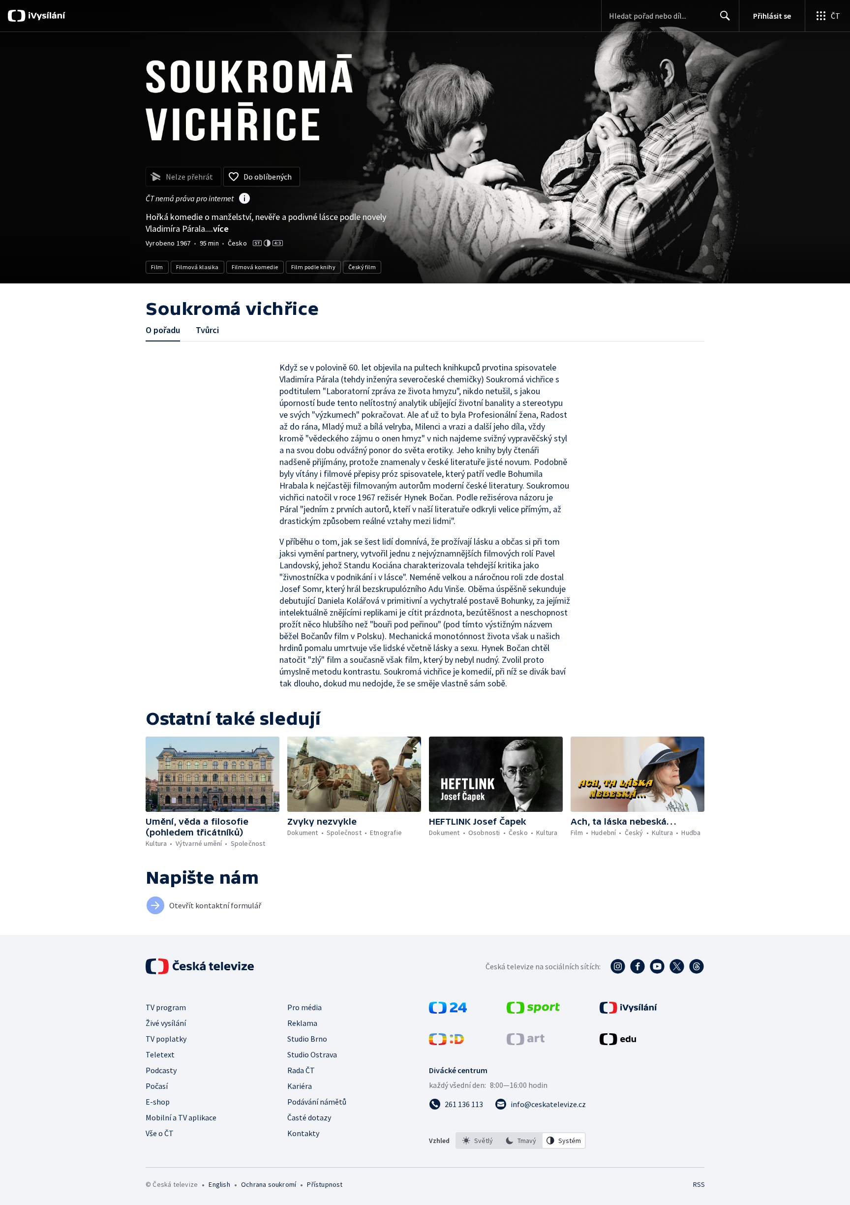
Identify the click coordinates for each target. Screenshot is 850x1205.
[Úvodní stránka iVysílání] (45, 16)
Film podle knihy (313, 267)
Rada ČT (301, 1070)
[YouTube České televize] (657, 966)
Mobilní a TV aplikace (181, 1117)
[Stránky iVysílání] (628, 1011)
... (218, 228)
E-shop (158, 1102)
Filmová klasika (197, 267)
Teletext (160, 1054)
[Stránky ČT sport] (533, 1011)
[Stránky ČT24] (448, 1011)
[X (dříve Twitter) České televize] (677, 966)
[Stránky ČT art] (526, 1042)
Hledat (725, 16)
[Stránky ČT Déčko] (446, 1042)
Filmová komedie (255, 267)
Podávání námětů (316, 1102)
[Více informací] (244, 199)
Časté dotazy (309, 1117)
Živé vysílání (166, 1023)
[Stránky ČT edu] (618, 1042)
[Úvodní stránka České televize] (201, 966)
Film (157, 267)
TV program (166, 1007)
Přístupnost (324, 1184)
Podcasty (161, 1070)
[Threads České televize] (696, 966)
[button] (212, 774)
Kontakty (303, 1133)
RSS (699, 1184)
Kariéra (299, 1086)
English (219, 1184)
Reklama (302, 1023)
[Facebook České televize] (637, 966)
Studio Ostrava (312, 1054)
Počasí (157, 1086)
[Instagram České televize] (618, 966)
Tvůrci (207, 330)
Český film (362, 267)
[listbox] (520, 1140)
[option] (477, 1140)
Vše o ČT (160, 1133)
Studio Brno (307, 1039)
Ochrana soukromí (268, 1184)
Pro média (304, 1007)
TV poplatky (166, 1039)
